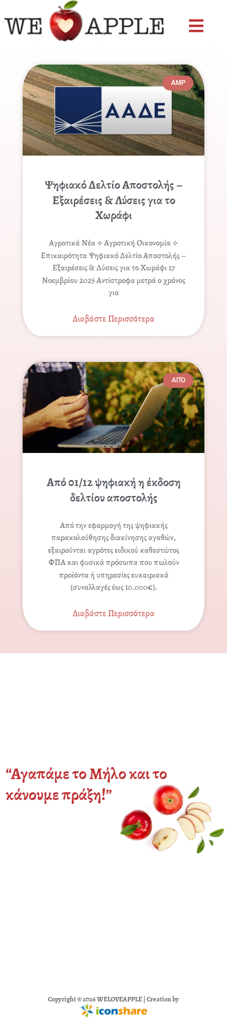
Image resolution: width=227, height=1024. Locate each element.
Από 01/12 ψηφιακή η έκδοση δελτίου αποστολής (114, 489)
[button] (197, 26)
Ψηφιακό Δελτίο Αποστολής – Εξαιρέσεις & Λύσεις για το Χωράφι (113, 200)
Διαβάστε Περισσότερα (114, 319)
